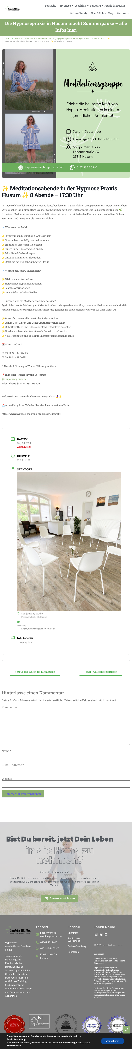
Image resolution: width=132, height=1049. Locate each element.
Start (8, 38)
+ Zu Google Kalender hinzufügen (35, 671)
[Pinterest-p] (101, 934)
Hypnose (65, 5)
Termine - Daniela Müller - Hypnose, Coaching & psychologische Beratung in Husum (52, 38)
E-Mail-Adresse (13, 764)
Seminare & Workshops (74, 939)
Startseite (50, 5)
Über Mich (97, 13)
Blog (110, 13)
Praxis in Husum (114, 5)
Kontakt (121, 13)
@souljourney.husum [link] (14, 379)
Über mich (73, 932)
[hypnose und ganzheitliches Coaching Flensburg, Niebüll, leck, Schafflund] (13, 9)
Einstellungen (14, 1045)
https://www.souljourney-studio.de (38, 628)
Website (7, 778)
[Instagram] (96, 934)
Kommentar (9, 707)
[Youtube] (106, 934)
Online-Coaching (77, 946)
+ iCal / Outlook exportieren (100, 671)
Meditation (99, 38)
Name (6, 751)
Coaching (80, 5)
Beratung (95, 5)
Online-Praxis (78, 13)
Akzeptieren (112, 1041)
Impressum (74, 951)
